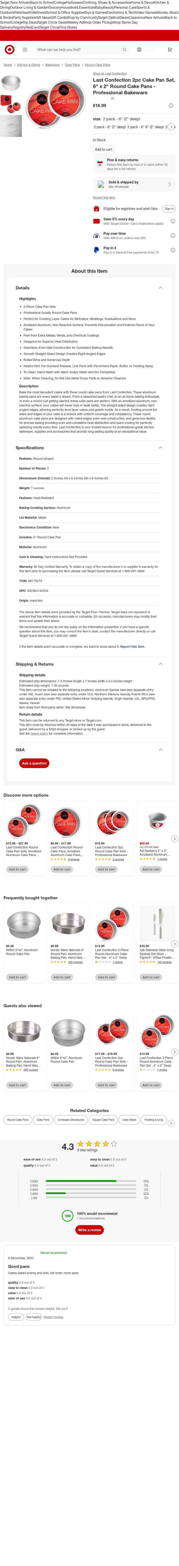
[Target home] (9, 49)
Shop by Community (82, 17)
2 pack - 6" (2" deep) (110, 127)
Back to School (42, 2)
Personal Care (125, 7)
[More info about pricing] (171, 105)
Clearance (137, 17)
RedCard (33, 27)
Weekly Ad (75, 22)
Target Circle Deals (52, 22)
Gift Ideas (43, 17)
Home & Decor (142, 2)
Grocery (54, 7)
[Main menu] (25, 49)
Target (7, 65)
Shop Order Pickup (98, 22)
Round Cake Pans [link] (17, 1119)
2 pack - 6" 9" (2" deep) (145, 127)
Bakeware (52, 65)
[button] (104, 98)
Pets (17, 12)
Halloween (74, 2)
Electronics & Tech (121, 12)
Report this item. (132, 646)
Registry (19, 27)
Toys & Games (95, 12)
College (60, 2)
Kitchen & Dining (28, 65)
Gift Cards (59, 17)
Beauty (108, 7)
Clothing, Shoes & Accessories (107, 2)
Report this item (104, 197)
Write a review (89, 1230)
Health (26, 12)
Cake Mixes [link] (129, 1119)
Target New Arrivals (15, 2)
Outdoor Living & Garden (29, 7)
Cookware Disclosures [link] (71, 1119)
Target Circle (49, 27)
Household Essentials (78, 7)
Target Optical (109, 17)
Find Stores (68, 27)
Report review (53, 1317)
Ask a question (34, 763)
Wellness (39, 12)
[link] (104, 98)
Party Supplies (24, 17)
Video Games (146, 12)
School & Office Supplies (65, 12)
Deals (124, 17)
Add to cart (103, 149)
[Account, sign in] (148, 49)
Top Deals (30, 22)
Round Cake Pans (97, 65)
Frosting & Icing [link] (154, 1119)
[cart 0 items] (170, 49)
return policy (39, 733)
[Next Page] (171, 126)
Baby (99, 7)
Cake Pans (72, 65)
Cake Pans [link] (43, 1119)
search (125, 50)
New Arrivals (155, 17)
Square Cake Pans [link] (103, 1119)
